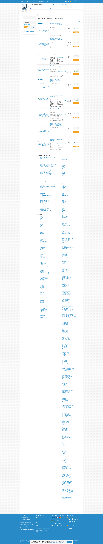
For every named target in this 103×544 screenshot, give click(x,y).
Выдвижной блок (43, 209)
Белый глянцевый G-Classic (67, 491)
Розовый (63, 318)
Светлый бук (64, 271)
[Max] (61, 526)
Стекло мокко (64, 287)
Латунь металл (65, 400)
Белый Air (64, 451)
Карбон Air (64, 455)
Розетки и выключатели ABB (45, 163)
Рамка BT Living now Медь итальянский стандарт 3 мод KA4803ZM (56, 139)
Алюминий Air (65, 447)
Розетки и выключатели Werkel (46, 159)
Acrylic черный (65, 367)
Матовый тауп (42, 319)
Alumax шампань (65, 421)
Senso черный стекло (66, 410)
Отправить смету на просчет (37, 5)
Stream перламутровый (66, 291)
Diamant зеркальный (66, 299)
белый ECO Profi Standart (67, 310)
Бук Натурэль (64, 423)
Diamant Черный (65, 231)
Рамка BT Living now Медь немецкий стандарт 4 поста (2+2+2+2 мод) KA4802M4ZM (56, 124)
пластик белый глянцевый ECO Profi (69, 316)
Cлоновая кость (43, 289)
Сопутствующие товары (29, 31)
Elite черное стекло (65, 387)
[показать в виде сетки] (78, 21)
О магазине (38, 523)
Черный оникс (65, 269)
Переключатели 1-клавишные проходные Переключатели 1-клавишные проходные (48, 212)
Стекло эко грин (65, 397)
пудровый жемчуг (43, 320)
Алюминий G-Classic (66, 486)
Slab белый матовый (66, 413)
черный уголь (42, 308)
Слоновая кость (43, 244)
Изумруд (41, 254)
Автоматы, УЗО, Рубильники (25, 522)
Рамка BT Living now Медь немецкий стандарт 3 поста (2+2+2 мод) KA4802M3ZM (55, 110)
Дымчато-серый (65, 226)
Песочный (64, 219)
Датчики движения (43, 193)
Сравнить (65, 29)
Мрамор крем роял (65, 284)
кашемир (41, 317)
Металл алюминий (65, 349)
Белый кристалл (65, 265)
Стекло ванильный (65, 352)
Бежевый (41, 217)
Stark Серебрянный (65, 252)
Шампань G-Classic (65, 498)
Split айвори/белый (66, 435)
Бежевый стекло (65, 330)
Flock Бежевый (65, 244)
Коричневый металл (66, 399)
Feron (63, 166)
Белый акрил (42, 300)
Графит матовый (43, 295)
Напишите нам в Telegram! (57, 8)
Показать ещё (59, 152)
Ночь (63, 444)
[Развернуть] (38, 15)
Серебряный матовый (44, 296)
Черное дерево (65, 331)
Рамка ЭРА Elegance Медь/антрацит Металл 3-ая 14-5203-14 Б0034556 (56, 39)
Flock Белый (64, 242)
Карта (70, 527)
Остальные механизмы (44, 200)
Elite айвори (64, 361)
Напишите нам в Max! (36, 8)
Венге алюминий (65, 341)
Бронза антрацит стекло (66, 340)
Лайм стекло (64, 347)
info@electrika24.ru (55, 6)
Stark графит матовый (66, 391)
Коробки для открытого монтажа (46, 195)
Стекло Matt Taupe (65, 478)
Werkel (63, 162)
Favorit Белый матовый (66, 233)
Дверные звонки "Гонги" (25, 527)
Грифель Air (64, 452)
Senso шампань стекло (66, 412)
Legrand (63, 160)
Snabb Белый (64, 246)
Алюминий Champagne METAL (68, 490)
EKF (62, 171)
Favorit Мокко (64, 237)
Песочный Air (64, 459)
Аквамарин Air (65, 446)
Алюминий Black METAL (66, 488)
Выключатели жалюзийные (45, 190)
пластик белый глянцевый (45, 272)
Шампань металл (65, 333)
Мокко (41, 256)
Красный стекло (65, 346)
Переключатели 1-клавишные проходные (48, 184)
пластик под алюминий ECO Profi (68, 314)
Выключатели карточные (45, 207)
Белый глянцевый (43, 315)
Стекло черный (65, 288)
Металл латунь (65, 279)
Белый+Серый (42, 292)
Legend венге (64, 355)
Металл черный (65, 351)
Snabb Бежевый (65, 248)
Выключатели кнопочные (45, 192)
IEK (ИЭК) (63, 167)
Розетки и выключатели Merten (46, 175)
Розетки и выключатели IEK (45, 172)
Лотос (41, 294)
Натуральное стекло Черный (67, 407)
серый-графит (42, 297)
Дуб (40, 219)
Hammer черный (65, 321)
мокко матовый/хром (44, 280)
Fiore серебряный (65, 295)
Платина (41, 249)
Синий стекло (64, 329)
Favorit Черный (65, 241)
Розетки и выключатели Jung (45, 170)
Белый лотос (42, 257)
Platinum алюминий (66, 378)
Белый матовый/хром (44, 278)
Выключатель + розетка (44, 201)
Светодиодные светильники (25, 520)
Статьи (37, 517)
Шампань (41, 227)
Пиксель (63, 445)
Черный (41, 228)
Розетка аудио (42, 205)
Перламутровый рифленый (45, 266)
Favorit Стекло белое (66, 232)
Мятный (63, 320)
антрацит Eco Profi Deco (66, 306)
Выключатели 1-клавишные (45, 181)
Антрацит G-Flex (65, 466)
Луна (63, 442)
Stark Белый (64, 250)
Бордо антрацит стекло (66, 339)
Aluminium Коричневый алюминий (69, 229)
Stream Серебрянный (66, 256)
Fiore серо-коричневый (66, 294)
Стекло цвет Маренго (66, 483)
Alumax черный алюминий (67, 420)
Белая (63, 275)
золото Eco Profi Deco (66, 308)
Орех (63, 181)
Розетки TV (42, 185)
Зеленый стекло (65, 345)
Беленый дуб (64, 190)
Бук (40, 234)
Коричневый (42, 231)
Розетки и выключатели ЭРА (45, 174)
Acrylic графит (64, 360)
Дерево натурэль (65, 428)
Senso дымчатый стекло (66, 432)
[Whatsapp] (55, 526)
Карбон (41, 255)
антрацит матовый (43, 274)
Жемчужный (64, 223)
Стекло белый (64, 286)
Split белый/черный (66, 436)
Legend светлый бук (66, 359)
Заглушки (41, 194)
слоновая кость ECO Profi (67, 317)
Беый (41, 311)
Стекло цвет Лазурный (66, 482)
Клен (63, 194)
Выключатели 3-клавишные (45, 189)
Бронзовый (42, 271)
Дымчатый (42, 264)
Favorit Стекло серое (66, 239)
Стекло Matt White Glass (66, 477)
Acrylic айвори (65, 364)
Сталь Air (63, 460)
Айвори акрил (42, 299)
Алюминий (42, 223)
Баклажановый (43, 247)
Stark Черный (64, 254)
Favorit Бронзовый (65, 234)
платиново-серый (43, 309)
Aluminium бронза (65, 392)
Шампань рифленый (44, 246)
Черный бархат (43, 314)
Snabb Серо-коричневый (67, 249)
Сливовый (64, 199)
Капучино (41, 307)
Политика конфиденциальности (42, 528)
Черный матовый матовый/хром (46, 284)
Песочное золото (43, 304)
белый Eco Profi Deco (66, 307)
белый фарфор (42, 310)
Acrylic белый (64, 366)
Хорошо (69, 542)
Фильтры (26, 15)
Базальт (41, 293)
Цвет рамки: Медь (56, 14)
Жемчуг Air (64, 453)
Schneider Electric (65, 159)
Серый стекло (64, 328)
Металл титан (64, 394)
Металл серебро (65, 282)
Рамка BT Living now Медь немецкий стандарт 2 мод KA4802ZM (55, 80)
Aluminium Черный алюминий (68, 230)
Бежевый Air (64, 450)
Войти (81, 1)
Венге (63, 193)
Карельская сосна (43, 286)
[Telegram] (58, 526)
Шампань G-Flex (65, 500)
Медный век (42, 287)
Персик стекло (65, 404)
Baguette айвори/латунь (66, 369)
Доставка (37, 522)
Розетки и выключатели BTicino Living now (48, 164)
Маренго (41, 276)
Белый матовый (43, 263)
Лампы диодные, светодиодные (26, 524)
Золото (41, 236)
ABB (63, 161)
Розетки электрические (44, 180)
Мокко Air (64, 458)
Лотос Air (64, 457)
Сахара (41, 262)
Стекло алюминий (65, 285)
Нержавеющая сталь (44, 259)
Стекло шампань (65, 292)
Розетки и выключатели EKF (45, 171)
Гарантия (37, 525)
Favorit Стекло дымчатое (67, 235)
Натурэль (64, 384)
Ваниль (41, 312)
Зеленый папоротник (66, 197)
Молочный (42, 248)
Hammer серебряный (66, 322)
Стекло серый (64, 354)
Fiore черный (64, 296)
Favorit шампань (65, 300)
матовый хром (42, 279)
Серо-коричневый (43, 241)
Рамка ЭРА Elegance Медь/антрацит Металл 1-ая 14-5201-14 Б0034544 (56, 24)
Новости (37, 519)
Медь (63, 189)
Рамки (41, 188)
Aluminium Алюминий (66, 227)
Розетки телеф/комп (44, 203)
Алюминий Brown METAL (67, 489)
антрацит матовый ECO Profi (67, 315)
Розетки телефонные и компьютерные (47, 186)
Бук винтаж (64, 427)
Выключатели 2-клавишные (45, 182)
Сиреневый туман (43, 250)
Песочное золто (43, 306)
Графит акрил (42, 301)
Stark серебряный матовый (67, 390)
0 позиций (75, 1)
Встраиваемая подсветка (44, 208)
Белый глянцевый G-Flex (67, 492)
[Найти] (80, 11)
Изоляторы (42, 202)
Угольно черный (65, 430)
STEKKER (63, 172)
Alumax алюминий (65, 419)
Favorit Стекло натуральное (67, 238)
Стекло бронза (65, 356)
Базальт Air (64, 448)
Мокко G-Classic (65, 493)
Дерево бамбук (65, 276)
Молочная (42, 265)
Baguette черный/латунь (67, 371)
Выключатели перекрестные (45, 197)
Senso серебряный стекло (67, 409)
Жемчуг (41, 225)
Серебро (41, 230)
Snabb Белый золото (66, 245)
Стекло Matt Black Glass (66, 476)
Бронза (41, 238)
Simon (63, 164)
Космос (63, 439)
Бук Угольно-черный (66, 424)
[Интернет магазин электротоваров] (24, 7)
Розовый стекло (65, 326)
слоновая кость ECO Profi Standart (68, 311)
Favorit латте (64, 372)
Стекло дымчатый (65, 353)
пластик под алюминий (44, 273)
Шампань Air (64, 461)
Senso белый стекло (66, 406)
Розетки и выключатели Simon (46, 165)
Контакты (38, 527)
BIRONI (63, 165)
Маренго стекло (65, 401)
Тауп (40, 316)
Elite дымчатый (65, 363)
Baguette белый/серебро (66, 370)
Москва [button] (67, 1)
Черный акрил (42, 302)
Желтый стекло (65, 344)
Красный (63, 196)
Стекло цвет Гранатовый (67, 480)
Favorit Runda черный (66, 377)
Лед (62, 440)
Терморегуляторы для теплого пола (27, 529)
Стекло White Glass (65, 475)
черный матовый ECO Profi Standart (69, 313)
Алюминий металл (65, 337)
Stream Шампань (65, 255)
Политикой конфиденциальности (57, 542)
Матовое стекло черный (66, 278)
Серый (41, 218)
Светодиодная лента (24, 517)
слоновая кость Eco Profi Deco (68, 309)
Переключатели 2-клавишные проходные (48, 199)
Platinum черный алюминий (67, 379)
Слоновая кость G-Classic (67, 495)
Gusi (63, 174)
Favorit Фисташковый (66, 240)
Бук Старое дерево (65, 422)
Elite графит (64, 362)
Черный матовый (43, 242)
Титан (41, 221)
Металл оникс (64, 280)
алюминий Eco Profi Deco (67, 303)
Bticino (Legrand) (59, 99)
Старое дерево (65, 212)
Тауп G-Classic (64, 496)
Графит (41, 220)
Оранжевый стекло (65, 324)
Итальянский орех (65, 270)
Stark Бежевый (65, 253)
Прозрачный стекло (66, 325)
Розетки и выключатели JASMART (46, 166)
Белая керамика (65, 214)
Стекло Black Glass (65, 473)
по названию (51, 20)
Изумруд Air (64, 454)
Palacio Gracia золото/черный (67, 293)
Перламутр (42, 233)
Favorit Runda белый (66, 375)
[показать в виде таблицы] (79, 21)
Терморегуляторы (43, 196)
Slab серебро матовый (66, 415)
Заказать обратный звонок (66, 6)
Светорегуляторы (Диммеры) (45, 210)
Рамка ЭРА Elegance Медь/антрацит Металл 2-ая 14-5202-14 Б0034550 (56, 53)
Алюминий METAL (65, 485)
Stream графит (64, 301)
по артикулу (57, 20)
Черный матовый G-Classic (67, 497)
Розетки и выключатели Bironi (46, 173)
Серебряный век (43, 288)
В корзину (76, 32)
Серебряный (42, 270)
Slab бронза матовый (66, 414)
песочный (42, 285)
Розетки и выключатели (44, 14)
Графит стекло (64, 398)
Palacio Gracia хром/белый (67, 290)
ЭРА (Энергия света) (60, 29)
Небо (63, 443)
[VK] (52, 526)
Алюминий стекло (65, 338)
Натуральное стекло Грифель (67, 405)
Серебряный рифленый (44, 243)
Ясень (41, 268)
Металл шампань (65, 396)
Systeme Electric (65, 173)
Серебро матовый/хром (44, 281)
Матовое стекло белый (66, 277)
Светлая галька (65, 195)
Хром (41, 235)
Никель (41, 261)
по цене (46, 20)
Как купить (38, 520)
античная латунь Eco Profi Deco (68, 305)
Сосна (41, 258)
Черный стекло (65, 332)
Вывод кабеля (42, 204)
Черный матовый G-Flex (66, 470)
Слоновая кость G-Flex (66, 468)
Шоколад (41, 239)
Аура (63, 438)
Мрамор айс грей (65, 283)
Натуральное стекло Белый (67, 402)
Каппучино (42, 303)
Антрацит (41, 224)
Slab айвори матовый (66, 417)
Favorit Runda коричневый (67, 376)
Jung (63, 169)
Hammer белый (65, 323)
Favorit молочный (65, 374)
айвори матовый (43, 277)
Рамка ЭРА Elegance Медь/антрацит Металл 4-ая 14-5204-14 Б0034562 (56, 66)
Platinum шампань (65, 381)
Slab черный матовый (66, 416)
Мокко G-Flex (64, 467)
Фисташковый (42, 253)
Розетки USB (42, 187)
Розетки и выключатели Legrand (46, 160)
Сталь (41, 240)
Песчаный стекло (65, 393)
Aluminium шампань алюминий (68, 368)
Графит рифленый (43, 269)
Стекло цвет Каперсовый (67, 481)
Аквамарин (42, 291)
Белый (41, 216)
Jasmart (63, 176)
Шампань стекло (65, 334)
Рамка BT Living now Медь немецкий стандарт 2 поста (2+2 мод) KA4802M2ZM (56, 95)
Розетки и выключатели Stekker (46, 162)
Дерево (41, 226)
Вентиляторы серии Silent (25, 526)
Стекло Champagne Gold (66, 474)
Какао (63, 200)
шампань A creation (66, 302)
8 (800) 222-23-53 (65, 4)
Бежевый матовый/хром (44, 282)
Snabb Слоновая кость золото (67, 247)
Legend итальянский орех (67, 358)
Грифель (41, 251)
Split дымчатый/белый (66, 437)
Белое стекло (64, 218)
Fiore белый (64, 298)
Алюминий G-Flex (65, 465)
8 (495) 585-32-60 (56, 4)
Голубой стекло (65, 343)
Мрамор (41, 232)
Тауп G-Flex (64, 469)
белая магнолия (43, 318)
